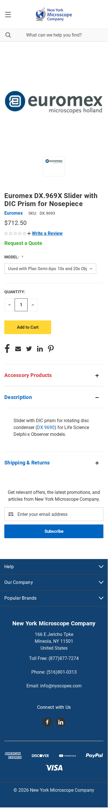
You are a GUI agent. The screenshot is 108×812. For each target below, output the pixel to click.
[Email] (18, 348)
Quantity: (14, 292)
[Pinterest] (51, 348)
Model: (12, 257)
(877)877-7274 (64, 658)
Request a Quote (23, 243)
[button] (45, 233)
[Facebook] (7, 348)
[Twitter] (29, 348)
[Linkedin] (40, 348)
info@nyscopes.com (61, 686)
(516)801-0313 (62, 672)
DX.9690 (46, 427)
